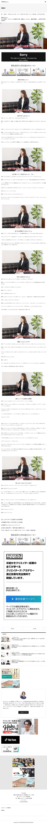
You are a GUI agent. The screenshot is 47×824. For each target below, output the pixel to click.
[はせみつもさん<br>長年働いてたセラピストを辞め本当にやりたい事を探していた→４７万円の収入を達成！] (5, 646)
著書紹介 (3, 810)
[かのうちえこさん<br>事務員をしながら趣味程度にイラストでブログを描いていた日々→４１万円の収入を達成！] (5, 661)
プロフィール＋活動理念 (6, 807)
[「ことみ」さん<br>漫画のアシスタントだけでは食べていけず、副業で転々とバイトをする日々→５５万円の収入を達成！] (5, 639)
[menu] (45, 1)
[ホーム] (1, 14)
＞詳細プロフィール (23, 712)
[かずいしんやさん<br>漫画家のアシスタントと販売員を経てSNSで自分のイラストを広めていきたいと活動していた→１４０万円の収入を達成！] (5, 654)
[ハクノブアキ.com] (5, 1)
